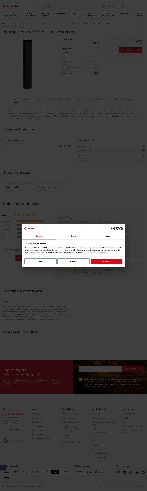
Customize (72, 261)
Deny (40, 261)
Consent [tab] (39, 236)
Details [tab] (73, 236)
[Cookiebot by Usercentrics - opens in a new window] (113, 228)
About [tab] (107, 236)
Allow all (106, 261)
